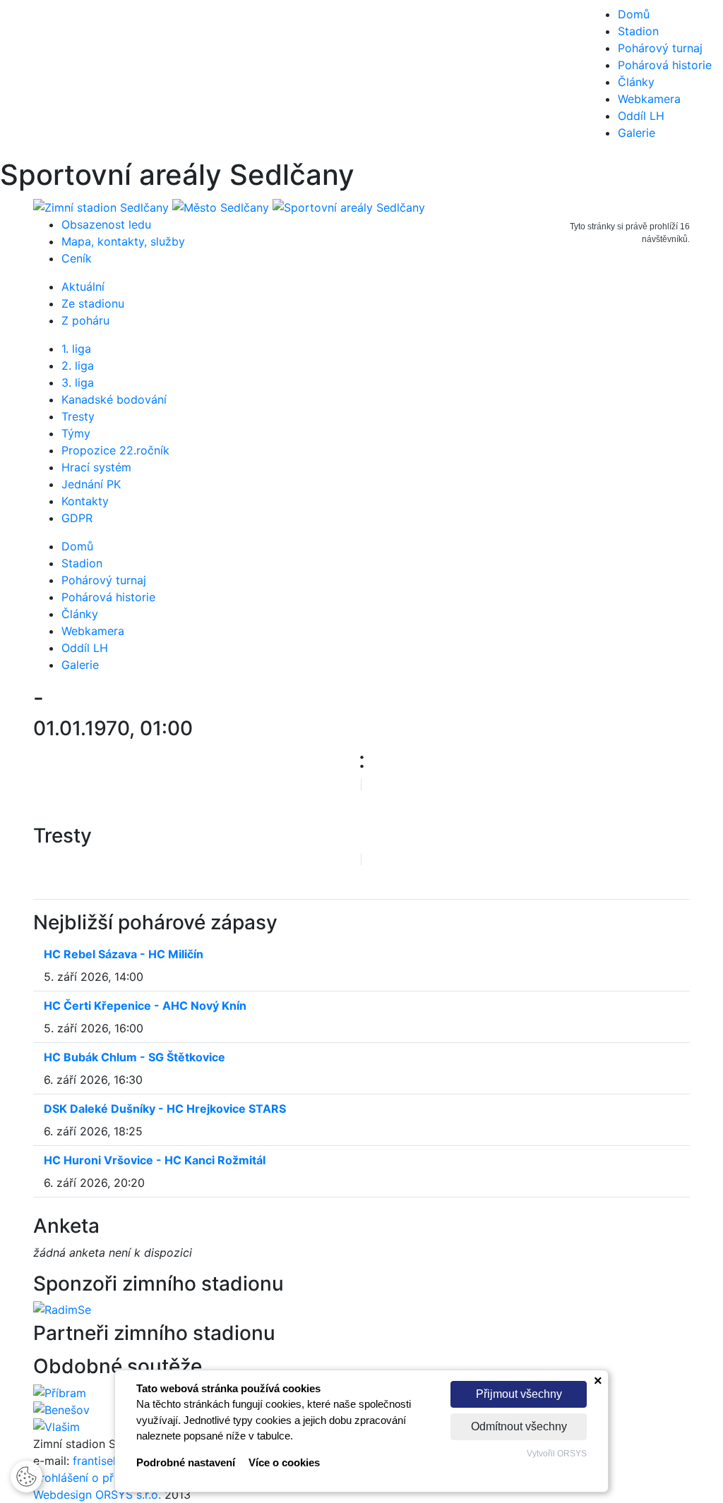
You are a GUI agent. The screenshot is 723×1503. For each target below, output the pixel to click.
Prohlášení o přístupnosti (99, 1478)
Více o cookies (284, 1462)
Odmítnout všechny (519, 1426)
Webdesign (64, 1494)
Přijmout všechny (519, 1394)
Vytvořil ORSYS (557, 1454)
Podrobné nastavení (185, 1462)
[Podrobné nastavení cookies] (26, 1475)
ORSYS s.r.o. (128, 1494)
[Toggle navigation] (31, 79)
